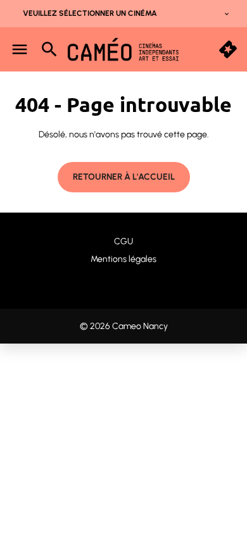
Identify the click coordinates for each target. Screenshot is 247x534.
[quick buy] (228, 49)
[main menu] (19, 49)
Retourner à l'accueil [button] (124, 176)
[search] (49, 49)
